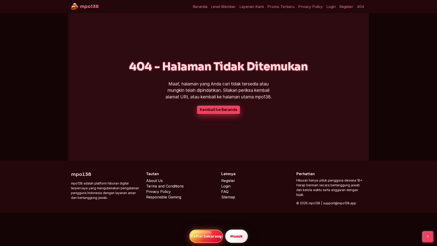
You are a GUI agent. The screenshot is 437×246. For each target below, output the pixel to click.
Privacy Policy (310, 6)
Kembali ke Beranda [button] (218, 109)
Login (331, 6)
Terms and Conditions (165, 186)
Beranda (200, 6)
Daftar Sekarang (206, 236)
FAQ (225, 191)
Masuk (236, 236)
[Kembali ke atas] (427, 236)
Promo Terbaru (281, 6)
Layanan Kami (251, 6)
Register (346, 6)
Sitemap (228, 197)
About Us (154, 180)
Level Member (223, 6)
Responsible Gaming (163, 197)
